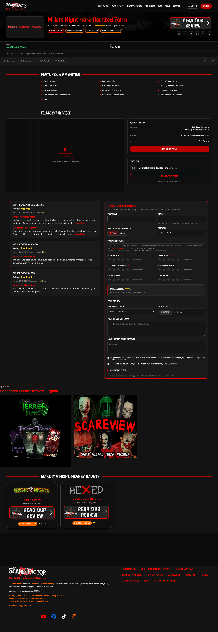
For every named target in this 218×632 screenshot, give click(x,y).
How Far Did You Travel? (118, 307)
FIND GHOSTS (150, 6)
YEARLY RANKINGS (132, 574)
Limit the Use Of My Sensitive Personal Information (30, 601)
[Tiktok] (64, 616)
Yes (114, 233)
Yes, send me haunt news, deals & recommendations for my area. (143, 364)
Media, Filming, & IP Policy (55, 596)
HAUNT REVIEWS (117, 6)
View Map (65, 156)
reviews (34, 584)
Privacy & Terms (15, 596)
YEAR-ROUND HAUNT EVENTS (156, 569)
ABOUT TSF (191, 574)
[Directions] (209, 33)
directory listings (48, 584)
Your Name (112, 214)
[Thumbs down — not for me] (213, 60)
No (124, 233)
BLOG (160, 6)
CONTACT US (174, 574)
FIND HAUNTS (103, 6)
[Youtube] (43, 616)
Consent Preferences (33, 596)
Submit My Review (118, 370)
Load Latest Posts (169, 176)
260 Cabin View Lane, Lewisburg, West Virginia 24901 (71, 26)
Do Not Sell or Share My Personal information (27, 598)
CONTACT (176, 6)
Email (161, 214)
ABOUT (167, 6)
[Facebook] (185, 33)
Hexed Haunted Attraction (86, 499)
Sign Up (206, 6)
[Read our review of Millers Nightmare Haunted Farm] (190, 23)
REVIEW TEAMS (155, 574)
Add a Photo (163, 307)
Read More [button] (79, 223)
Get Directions (169, 149)
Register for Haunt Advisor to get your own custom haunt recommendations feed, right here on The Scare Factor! (157, 359)
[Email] (197, 33)
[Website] (179, 33)
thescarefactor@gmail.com (20, 606)
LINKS (205, 574)
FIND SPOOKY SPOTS (134, 6)
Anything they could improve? (121, 339)
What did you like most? (118, 319)
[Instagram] (191, 33)
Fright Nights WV (32, 499)
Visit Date (162, 228)
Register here (117, 248)
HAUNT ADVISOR (130, 580)
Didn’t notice (137, 259)
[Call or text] (203, 33)
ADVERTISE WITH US (164, 580)
